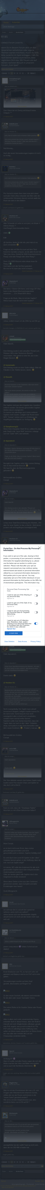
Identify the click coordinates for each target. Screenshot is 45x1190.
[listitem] (22, 590)
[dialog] (22, 595)
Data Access (22, 641)
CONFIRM (13, 633)
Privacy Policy (36, 641)
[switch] (36, 595)
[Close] (40, 548)
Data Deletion (9, 641)
